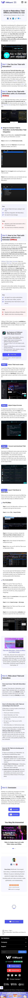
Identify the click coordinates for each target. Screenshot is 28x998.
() (20, 18)
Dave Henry (8, 15)
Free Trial (13, 354)
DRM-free (8, 263)
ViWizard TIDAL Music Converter (9, 261)
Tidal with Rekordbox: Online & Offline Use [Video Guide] (14, 651)
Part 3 (23, 84)
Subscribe (22, 952)
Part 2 (15, 80)
